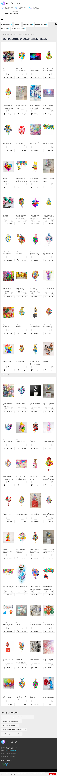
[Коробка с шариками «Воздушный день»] (48, 390)
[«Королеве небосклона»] (8, 202)
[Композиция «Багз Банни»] (35, 646)
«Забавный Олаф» (20, 403)
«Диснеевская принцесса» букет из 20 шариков (48, 253)
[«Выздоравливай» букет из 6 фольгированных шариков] (35, 166)
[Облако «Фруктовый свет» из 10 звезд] (21, 427)
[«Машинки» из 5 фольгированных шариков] (8, 129)
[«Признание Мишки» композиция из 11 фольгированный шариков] (48, 312)
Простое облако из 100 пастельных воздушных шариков (8, 107)
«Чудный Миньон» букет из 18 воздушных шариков (35, 363)
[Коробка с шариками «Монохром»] (35, 390)
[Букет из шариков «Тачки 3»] (35, 427)
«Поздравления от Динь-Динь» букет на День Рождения (48, 217)
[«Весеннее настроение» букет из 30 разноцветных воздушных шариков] (35, 275)
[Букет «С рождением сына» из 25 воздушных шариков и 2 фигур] (35, 573)
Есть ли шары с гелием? (9, 725)
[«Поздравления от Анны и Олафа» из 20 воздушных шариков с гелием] (8, 427)
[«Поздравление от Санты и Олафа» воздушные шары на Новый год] (8, 464)
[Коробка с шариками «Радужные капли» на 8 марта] (48, 166)
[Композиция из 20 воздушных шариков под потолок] (8, 275)
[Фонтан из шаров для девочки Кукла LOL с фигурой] (35, 464)
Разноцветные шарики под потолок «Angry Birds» (48, 143)
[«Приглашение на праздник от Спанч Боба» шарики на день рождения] (21, 166)
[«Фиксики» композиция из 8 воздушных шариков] (21, 646)
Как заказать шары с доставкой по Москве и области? (16, 717)
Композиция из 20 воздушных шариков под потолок (8, 290)
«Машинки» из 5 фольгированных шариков (7, 143)
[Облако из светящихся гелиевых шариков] (35, 56)
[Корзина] (55, 25)
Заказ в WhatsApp (14, 15)
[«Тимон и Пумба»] (21, 349)
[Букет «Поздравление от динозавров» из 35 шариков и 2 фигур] (8, 610)
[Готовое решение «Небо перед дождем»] (35, 610)
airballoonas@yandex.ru (10, 750)
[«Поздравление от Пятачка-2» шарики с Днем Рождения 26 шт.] (35, 239)
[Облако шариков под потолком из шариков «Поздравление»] (35, 93)
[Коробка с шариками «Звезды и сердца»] (35, 500)
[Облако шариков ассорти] (8, 349)
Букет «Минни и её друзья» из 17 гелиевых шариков (34, 551)
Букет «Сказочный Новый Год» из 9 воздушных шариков (8, 514)
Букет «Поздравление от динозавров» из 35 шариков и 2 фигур (8, 624)
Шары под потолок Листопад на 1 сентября (7, 326)
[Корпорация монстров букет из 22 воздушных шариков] (21, 683)
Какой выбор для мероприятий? (11, 734)
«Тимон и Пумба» (20, 361)
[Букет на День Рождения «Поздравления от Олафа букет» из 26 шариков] (35, 683)
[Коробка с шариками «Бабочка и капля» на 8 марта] (21, 93)
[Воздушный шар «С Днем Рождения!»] (8, 683)
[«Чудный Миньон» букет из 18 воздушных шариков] (35, 349)
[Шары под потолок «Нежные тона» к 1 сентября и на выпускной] (48, 93)
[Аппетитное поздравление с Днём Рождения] (8, 537)
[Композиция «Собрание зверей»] (48, 349)
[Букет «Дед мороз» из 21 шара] (21, 573)
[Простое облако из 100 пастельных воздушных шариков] (8, 93)
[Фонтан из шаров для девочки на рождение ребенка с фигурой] (48, 427)
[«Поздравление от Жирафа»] (21, 312)
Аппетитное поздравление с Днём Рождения (8, 551)
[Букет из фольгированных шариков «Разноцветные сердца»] (8, 166)
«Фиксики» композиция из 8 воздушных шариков (21, 661)
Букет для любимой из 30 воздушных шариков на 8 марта (21, 143)
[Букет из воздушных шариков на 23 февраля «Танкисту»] (21, 202)
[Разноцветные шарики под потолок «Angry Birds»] (48, 129)
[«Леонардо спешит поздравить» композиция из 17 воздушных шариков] (21, 239)
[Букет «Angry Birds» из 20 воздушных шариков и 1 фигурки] (48, 464)
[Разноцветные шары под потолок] (35, 129)
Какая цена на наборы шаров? (10, 721)
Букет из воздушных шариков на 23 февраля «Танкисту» (21, 217)
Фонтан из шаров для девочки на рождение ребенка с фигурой (48, 441)
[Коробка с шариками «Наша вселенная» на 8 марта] (48, 537)
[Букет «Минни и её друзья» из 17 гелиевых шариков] (35, 537)
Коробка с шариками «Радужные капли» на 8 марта (48, 180)
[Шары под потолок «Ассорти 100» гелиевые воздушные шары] (21, 464)
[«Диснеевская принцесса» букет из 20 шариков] (48, 239)
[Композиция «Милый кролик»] (21, 610)
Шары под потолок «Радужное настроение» (7, 405)
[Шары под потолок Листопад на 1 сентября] (8, 312)
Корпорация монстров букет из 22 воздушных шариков (21, 697)
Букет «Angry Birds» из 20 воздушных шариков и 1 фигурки (48, 478)
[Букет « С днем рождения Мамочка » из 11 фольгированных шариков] (48, 500)
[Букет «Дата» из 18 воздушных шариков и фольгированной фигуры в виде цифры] (48, 56)
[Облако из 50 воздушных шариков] (21, 56)
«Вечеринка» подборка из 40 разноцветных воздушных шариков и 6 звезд (21, 291)
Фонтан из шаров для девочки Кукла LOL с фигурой (35, 478)
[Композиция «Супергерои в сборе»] (48, 683)
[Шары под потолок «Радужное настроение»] (8, 390)
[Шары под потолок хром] (8, 56)
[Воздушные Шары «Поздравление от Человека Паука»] (48, 573)
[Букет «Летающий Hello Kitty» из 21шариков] (21, 537)
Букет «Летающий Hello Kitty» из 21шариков (20, 551)
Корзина (55, 26)
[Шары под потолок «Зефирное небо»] (48, 646)
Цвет (15, 34)
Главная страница (7, 34)
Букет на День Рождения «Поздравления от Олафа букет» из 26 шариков (34, 698)
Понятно (52, 774)
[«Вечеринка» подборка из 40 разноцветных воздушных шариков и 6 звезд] (21, 275)
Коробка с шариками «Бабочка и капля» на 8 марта (21, 107)
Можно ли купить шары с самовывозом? (13, 729)
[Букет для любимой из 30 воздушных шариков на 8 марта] (21, 129)
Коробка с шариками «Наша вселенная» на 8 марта (48, 551)
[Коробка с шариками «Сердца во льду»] (8, 646)
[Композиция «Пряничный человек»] (48, 610)
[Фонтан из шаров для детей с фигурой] (48, 275)
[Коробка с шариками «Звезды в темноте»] (35, 312)
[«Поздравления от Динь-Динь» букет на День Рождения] (48, 202)
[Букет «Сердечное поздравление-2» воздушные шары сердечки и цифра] (35, 202)
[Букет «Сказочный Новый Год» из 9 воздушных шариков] (8, 500)
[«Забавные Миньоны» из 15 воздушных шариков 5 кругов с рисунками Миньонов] (8, 239)
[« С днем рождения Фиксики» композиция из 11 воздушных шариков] (21, 500)
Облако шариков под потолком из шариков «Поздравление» (35, 107)
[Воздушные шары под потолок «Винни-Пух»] (8, 573)
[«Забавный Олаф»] (21, 390)
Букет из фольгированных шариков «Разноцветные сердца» (7, 181)
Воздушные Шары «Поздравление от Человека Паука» (47, 588)
